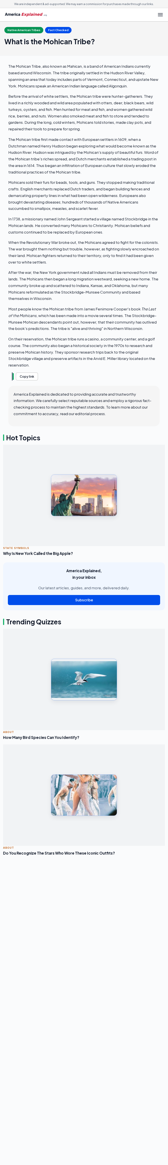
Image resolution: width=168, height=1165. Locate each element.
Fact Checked (58, 30)
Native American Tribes (23, 30)
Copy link (27, 376)
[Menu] (160, 14)
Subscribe (84, 600)
